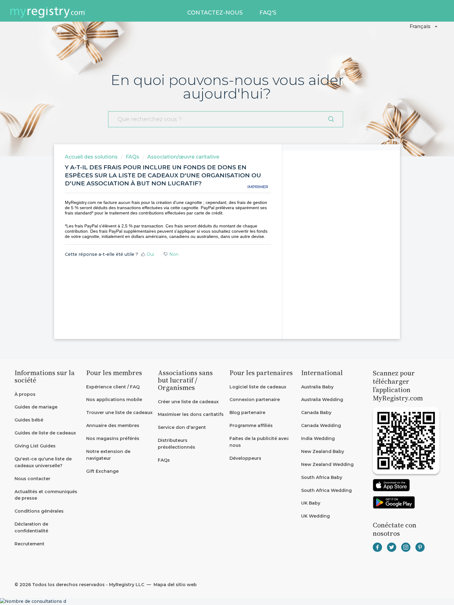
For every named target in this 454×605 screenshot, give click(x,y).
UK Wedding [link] (315, 516)
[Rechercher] (331, 119)
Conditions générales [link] (39, 511)
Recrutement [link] (29, 544)
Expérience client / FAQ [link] (113, 387)
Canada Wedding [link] (321, 425)
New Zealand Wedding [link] (327, 464)
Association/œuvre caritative (183, 157)
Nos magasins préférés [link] (112, 438)
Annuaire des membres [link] (112, 425)
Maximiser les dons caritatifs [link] (191, 414)
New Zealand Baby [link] (322, 451)
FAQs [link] (164, 460)
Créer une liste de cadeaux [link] (188, 401)
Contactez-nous (215, 12)
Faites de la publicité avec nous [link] (259, 442)
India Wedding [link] (318, 438)
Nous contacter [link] (32, 478)
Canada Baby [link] (316, 412)
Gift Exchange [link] (102, 471)
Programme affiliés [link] (251, 425)
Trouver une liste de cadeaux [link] (119, 412)
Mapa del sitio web (174, 584)
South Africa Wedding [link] (326, 490)
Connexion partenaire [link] (254, 399)
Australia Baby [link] (317, 387)
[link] (48, 407)
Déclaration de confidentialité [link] (31, 527)
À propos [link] (25, 394)
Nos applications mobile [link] (114, 399)
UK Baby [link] (310, 503)
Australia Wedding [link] (322, 399)
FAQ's (267, 12)
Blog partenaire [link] (247, 412)
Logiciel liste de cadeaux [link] (257, 387)
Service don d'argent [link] (182, 427)
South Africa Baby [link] (321, 477)
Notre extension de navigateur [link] (108, 455)
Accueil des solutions (92, 157)
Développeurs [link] (245, 458)
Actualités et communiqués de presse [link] (46, 495)
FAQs (132, 157)
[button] (424, 27)
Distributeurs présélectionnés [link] (176, 444)
